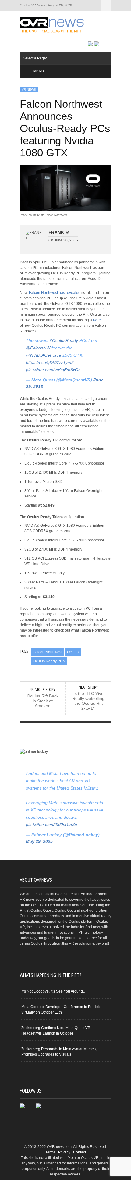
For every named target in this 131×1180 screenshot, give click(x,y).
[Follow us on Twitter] (96, 43)
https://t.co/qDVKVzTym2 (50, 362)
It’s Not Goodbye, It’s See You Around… (54, 991)
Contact (79, 1152)
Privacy (64, 1152)
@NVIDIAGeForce (43, 355)
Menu (38, 71)
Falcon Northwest (47, 652)
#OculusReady (64, 340)
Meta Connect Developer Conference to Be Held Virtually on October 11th (61, 1009)
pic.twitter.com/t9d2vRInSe (51, 824)
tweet (97, 320)
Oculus (73, 652)
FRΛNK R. (59, 232)
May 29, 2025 (39, 841)
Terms (50, 1152)
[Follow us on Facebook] (90, 43)
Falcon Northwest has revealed (54, 293)
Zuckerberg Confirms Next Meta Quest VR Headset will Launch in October (55, 1031)
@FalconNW (38, 347)
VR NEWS (29, 89)
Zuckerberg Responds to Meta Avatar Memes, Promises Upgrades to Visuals (59, 1052)
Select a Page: (106, 5)
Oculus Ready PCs (49, 661)
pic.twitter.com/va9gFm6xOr (53, 369)
